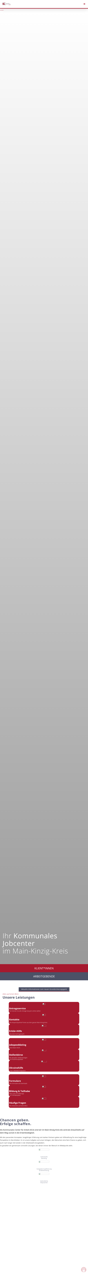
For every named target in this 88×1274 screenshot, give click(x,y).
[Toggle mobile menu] (84, 4)
